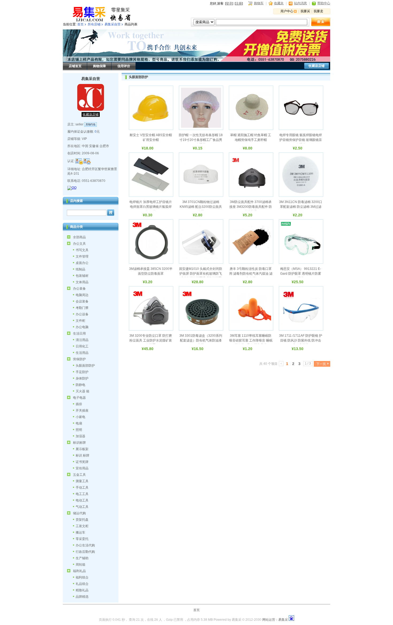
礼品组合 (82, 584)
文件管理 (82, 256)
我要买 (305, 11)
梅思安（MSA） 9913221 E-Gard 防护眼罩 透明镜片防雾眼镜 (300, 273)
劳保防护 (79, 359)
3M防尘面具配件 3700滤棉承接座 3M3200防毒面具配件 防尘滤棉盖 (250, 206)
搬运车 (80, 532)
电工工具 (82, 494)
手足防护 (82, 372)
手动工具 (82, 487)
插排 (79, 404)
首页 (80, 24)
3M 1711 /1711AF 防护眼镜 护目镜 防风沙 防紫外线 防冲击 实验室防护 (300, 340)
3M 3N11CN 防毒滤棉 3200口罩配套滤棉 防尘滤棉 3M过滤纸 (300, 206)
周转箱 (80, 564)
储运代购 (79, 513)
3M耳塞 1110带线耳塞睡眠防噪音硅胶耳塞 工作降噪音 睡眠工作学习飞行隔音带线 (250, 340)
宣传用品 (82, 468)
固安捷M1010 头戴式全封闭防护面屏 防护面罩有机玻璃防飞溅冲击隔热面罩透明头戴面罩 (200, 273)
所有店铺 (94, 24)
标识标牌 (79, 442)
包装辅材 (82, 276)
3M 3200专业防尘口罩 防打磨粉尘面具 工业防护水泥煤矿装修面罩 (150, 340)
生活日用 (79, 333)
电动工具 (82, 500)
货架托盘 (82, 520)
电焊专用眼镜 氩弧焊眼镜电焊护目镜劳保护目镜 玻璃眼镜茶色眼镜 (300, 140)
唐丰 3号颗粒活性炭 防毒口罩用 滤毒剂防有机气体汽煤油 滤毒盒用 (250, 273)
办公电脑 (82, 327)
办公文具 (79, 244)
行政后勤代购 (85, 552)
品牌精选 (82, 597)
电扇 (79, 423)
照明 (79, 430)
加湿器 (80, 436)
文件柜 (80, 321)
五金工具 (79, 475)
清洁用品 (82, 340)
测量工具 (82, 481)
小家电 (80, 417)
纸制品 (80, 269)
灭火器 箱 (82, 391)
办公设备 (82, 314)
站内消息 (300, 3)
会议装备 (82, 301)
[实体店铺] (87, 161)
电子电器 (79, 398)
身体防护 (82, 378)
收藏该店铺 (317, 66)
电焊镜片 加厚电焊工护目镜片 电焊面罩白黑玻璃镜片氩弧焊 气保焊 (150, 206)
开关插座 (82, 410)
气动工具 (82, 507)
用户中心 (286, 11)
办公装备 (79, 288)
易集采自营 (113, 24)
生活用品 (82, 353)
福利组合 (82, 577)
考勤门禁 (82, 308)
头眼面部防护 (85, 365)
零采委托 (82, 539)
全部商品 (79, 237)
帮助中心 (323, 3)
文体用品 (82, 282)
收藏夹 (279, 3)
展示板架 (82, 449)
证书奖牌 (82, 462)
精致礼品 (82, 590)
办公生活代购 (85, 545)
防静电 (80, 385)
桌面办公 (82, 263)
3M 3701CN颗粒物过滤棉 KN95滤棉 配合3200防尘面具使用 (201, 206)
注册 (239, 3)
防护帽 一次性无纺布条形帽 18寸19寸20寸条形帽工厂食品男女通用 (201, 140)
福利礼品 (79, 571)
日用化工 (82, 346)
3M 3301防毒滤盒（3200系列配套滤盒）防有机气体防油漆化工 (200, 340)
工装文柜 (82, 526)
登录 (229, 3)
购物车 (259, 3)
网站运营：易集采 (275, 620)
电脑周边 (82, 295)
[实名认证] (79, 161)
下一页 (321, 364)
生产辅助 (82, 558)
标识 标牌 (82, 455)
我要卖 (318, 11)
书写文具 (82, 250)
